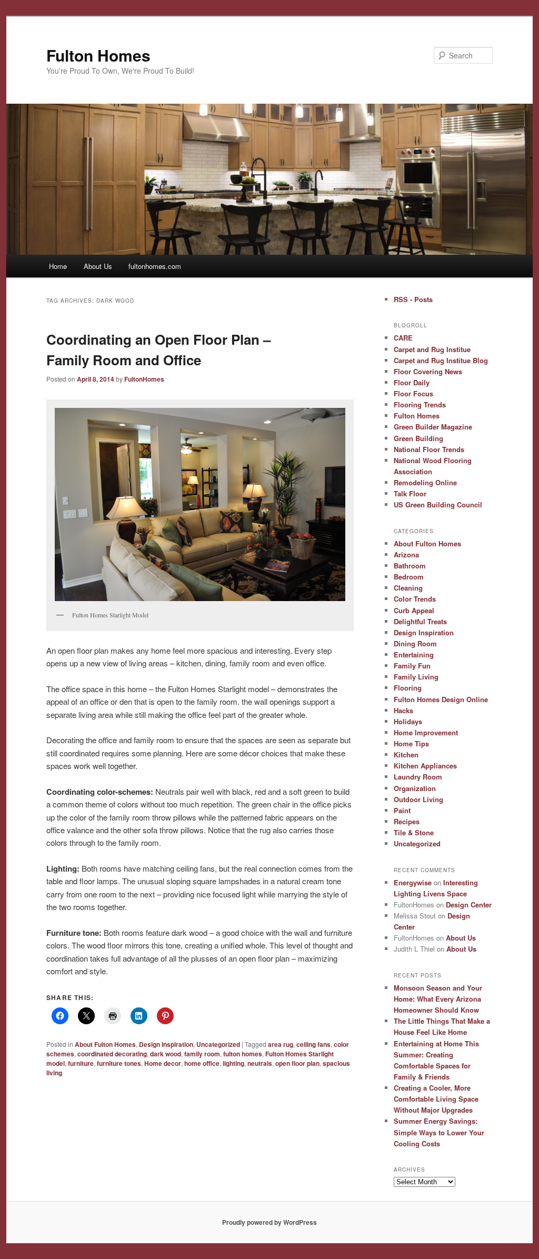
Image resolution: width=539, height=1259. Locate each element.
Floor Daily (412, 382)
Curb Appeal (414, 610)
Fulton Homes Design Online (441, 699)
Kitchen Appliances (425, 766)
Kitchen (406, 755)
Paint (402, 810)
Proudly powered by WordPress (269, 1222)
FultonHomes (144, 379)
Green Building (418, 438)
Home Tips (411, 743)
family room (202, 1053)
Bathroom (410, 566)
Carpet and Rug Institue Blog (441, 360)
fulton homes (242, 1053)
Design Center (469, 905)
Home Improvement (426, 732)
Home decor (162, 1063)
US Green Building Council (438, 504)
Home (58, 266)
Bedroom (409, 577)
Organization (415, 788)
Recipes (407, 821)
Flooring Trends (420, 404)
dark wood (165, 1053)
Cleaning (408, 588)
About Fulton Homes (105, 1044)
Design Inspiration (166, 1044)
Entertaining (414, 655)
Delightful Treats (420, 621)
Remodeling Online (425, 482)
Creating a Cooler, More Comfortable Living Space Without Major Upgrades (436, 1099)
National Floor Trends (429, 449)
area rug (280, 1044)
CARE (403, 338)
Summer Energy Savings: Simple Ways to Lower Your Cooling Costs (439, 1132)
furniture (81, 1063)
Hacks (403, 710)
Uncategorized (218, 1044)
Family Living (416, 677)
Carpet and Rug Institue (432, 349)
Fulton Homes (98, 55)
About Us (98, 266)
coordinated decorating (112, 1053)
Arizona (406, 554)
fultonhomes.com (154, 266)
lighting (233, 1063)
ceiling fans (313, 1044)
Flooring (408, 688)
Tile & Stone (414, 832)
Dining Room (415, 643)
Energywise (413, 882)
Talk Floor (410, 493)
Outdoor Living (418, 799)
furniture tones (119, 1063)
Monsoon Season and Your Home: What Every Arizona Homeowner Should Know (438, 999)
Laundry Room (418, 777)
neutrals (259, 1063)
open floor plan (297, 1063)
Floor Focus (413, 393)
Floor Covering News (428, 371)
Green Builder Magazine (433, 427)
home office (201, 1063)
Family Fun (412, 666)
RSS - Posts (413, 299)
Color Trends (415, 599)
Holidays (408, 721)
